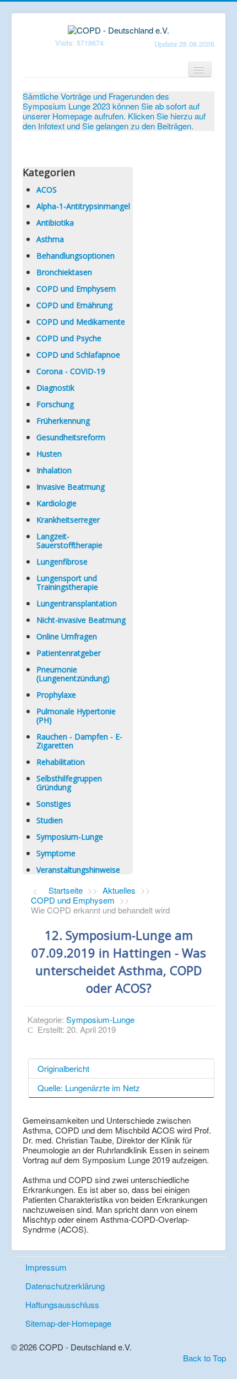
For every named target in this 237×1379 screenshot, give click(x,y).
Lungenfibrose (62, 561)
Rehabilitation (60, 762)
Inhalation (54, 470)
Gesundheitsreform (70, 437)
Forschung (55, 404)
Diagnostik (55, 387)
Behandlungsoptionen (75, 255)
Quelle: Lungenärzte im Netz (88, 1087)
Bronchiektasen (64, 272)
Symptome (56, 853)
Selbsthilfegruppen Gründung (69, 782)
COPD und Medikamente (80, 321)
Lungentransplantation (76, 603)
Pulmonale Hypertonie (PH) (76, 715)
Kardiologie (56, 503)
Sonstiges (53, 803)
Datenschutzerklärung (65, 1286)
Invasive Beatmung (70, 486)
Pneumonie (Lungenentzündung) (73, 673)
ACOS (46, 189)
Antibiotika (55, 222)
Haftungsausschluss (62, 1304)
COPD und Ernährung (74, 305)
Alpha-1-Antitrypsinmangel (83, 206)
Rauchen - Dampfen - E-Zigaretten (79, 741)
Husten (49, 453)
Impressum (46, 1267)
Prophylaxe (56, 695)
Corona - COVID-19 (70, 371)
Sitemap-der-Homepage (68, 1323)
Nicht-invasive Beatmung (81, 620)
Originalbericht (63, 1068)
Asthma (50, 239)
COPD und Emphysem (76, 288)
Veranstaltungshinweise (78, 869)
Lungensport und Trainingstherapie (67, 582)
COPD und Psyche (68, 338)
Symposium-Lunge (69, 836)
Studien (49, 820)
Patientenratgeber (68, 653)
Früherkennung (63, 420)
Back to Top (204, 1358)
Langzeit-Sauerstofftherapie (69, 540)
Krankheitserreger (68, 520)
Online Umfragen (66, 636)
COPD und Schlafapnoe (78, 354)
